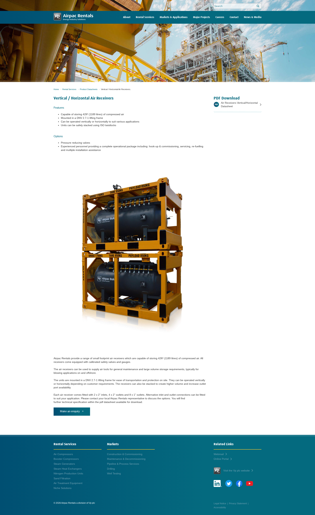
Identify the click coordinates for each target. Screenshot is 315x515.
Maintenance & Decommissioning (126, 458)
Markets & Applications (174, 17)
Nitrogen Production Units (68, 473)
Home (56, 89)
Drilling (111, 468)
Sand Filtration (62, 478)
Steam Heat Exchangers (68, 468)
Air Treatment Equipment (68, 483)
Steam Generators (64, 463)
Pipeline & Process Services (123, 463)
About (126, 17)
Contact (234, 17)
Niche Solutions (62, 488)
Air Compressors (63, 454)
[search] (257, 6)
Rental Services (145, 17)
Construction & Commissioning (124, 454)
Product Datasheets (89, 89)
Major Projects (201, 17)
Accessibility (220, 507)
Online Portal (221, 458)
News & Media (252, 17)
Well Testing (114, 473)
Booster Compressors (66, 458)
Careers (219, 17)
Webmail (219, 454)
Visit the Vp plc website (236, 470)
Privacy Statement (238, 503)
